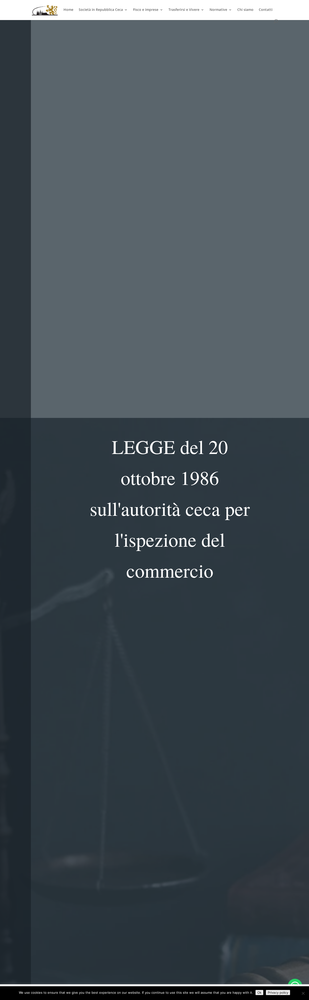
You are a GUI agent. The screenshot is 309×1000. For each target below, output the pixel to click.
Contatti (266, 10)
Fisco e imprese (145, 10)
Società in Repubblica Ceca (101, 10)
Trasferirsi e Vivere (184, 10)
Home (68, 10)
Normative (218, 10)
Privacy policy (278, 992)
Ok (259, 992)
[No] (303, 993)
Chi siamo (245, 10)
